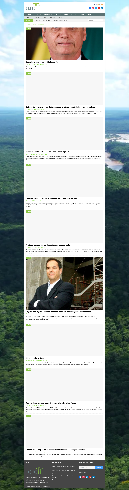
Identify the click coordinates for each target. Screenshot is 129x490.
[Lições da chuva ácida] (64, 340)
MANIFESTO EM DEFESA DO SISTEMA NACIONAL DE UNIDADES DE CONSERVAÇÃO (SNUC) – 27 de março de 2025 (64, 472)
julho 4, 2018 (30, 313)
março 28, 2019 (30, 247)
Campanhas (38, 17)
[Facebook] (90, 8)
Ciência (66, 14)
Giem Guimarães (40, 64)
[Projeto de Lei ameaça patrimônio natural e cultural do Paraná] (64, 384)
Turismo (81, 14)
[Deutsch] (102, 4)
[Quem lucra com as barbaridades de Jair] (64, 44)
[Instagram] (93, 8)
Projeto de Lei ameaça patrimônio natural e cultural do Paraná (51, 403)
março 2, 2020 (30, 109)
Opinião (89, 14)
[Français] (100, 4)
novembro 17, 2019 (31, 200)
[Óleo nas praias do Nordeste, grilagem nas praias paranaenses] (64, 180)
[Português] (95, 4)
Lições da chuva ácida (35, 358)
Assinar (99, 467)
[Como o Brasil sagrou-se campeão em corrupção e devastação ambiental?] (64, 431)
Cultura (73, 14)
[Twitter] (96, 8)
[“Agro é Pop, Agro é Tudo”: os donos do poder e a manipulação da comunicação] (64, 283)
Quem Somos (28, 17)
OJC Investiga (29, 14)
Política (39, 14)
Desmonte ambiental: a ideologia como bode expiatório (48, 152)
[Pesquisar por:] (95, 20)
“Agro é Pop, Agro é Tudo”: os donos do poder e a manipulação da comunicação (58, 312)
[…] (32, 68)
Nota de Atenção (56, 479)
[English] (96, 4)
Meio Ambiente (48, 14)
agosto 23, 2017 (30, 452)
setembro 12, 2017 (31, 405)
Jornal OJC (61, 17)
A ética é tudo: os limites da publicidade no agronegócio (48, 245)
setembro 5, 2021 (31, 64)
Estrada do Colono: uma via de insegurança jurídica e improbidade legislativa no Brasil (61, 107)
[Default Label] (99, 8)
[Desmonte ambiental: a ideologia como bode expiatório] (64, 133)
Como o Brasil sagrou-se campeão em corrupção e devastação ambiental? (56, 450)
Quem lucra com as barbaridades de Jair (42, 62)
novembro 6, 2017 (31, 360)
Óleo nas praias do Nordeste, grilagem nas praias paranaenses (51, 198)
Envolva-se (52, 17)
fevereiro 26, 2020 (31, 154)
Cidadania (58, 14)
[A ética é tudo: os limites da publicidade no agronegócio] (64, 226)
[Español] (98, 4)
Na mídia (45, 17)
